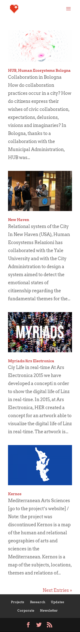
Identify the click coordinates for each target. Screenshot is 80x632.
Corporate (25, 610)
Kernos (15, 494)
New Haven (18, 220)
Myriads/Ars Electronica (31, 361)
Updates (57, 602)
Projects (17, 602)
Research (37, 602)
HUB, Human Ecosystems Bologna (39, 70)
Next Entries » (57, 590)
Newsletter (49, 610)
